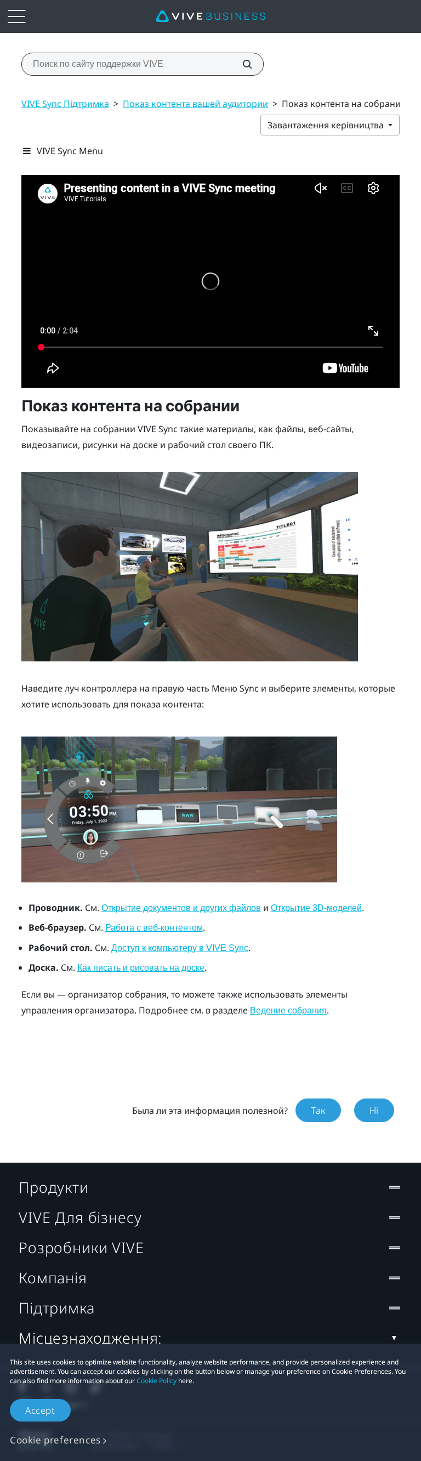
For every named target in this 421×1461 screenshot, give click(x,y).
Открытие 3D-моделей (316, 908)
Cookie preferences (55, 1440)
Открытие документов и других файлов (181, 908)
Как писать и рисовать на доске (140, 967)
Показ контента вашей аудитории (195, 104)
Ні (374, 1110)
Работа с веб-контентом (154, 927)
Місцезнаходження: (90, 1338)
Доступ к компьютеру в (179, 948)
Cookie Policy (156, 1380)
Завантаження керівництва (327, 125)
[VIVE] (210, 16)
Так (318, 1110)
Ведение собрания (288, 1010)
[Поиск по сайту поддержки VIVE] (241, 64)
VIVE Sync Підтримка (65, 104)
